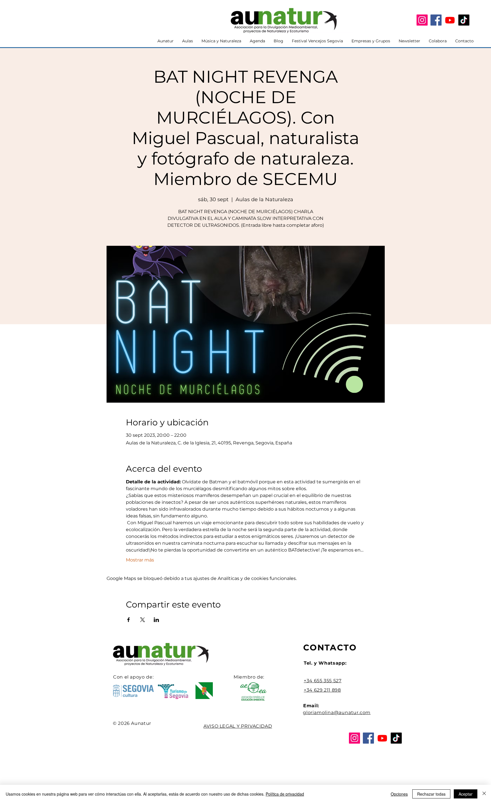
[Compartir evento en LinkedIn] (156, 619)
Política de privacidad (285, 794)
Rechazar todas (431, 794)
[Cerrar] (484, 793)
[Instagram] (422, 20)
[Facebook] (436, 20)
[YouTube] (449, 20)
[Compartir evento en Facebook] (128, 619)
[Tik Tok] (463, 20)
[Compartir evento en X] (142, 619)
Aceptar (466, 794)
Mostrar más (140, 560)
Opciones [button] (399, 794)
